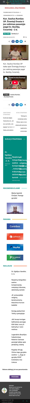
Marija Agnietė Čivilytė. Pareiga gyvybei (17, 195)
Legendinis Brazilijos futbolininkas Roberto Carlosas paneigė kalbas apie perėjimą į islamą (19, 339)
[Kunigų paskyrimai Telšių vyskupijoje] (6, 311)
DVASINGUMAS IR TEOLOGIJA (11, 12)
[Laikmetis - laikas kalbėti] (15, 2)
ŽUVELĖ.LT (15, 34)
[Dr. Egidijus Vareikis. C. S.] (8, 146)
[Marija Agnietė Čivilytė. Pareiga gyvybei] (6, 194)
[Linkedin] (17, 41)
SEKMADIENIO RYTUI (8, 15)
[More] (25, 41)
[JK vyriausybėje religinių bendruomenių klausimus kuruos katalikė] (6, 296)
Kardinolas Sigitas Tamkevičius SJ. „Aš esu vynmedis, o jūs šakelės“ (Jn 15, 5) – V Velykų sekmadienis (8, 124)
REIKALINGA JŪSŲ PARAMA (15, 8)
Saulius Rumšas (15, 94)
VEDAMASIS (19, 15)
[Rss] (26, 401)
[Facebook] (13, 41)
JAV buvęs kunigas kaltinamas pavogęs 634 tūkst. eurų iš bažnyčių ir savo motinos (19, 324)
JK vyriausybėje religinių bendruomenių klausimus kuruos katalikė (18, 300)
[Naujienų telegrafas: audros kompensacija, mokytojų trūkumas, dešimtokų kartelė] (18, 148)
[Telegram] (21, 41)
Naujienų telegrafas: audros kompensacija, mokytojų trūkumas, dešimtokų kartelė (19, 285)
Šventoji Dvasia (8, 97)
